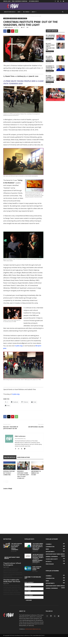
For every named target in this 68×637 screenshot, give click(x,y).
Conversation (13, 18)
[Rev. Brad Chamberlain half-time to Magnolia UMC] (60, 78)
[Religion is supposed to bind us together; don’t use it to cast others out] (23, 465)
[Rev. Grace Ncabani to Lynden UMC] (60, 58)
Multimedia (26, 11)
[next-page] (7, 482)
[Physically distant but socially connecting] (9, 465)
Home (4, 16)
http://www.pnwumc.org (20, 438)
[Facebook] (55, 1)
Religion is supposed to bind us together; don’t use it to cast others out (23, 474)
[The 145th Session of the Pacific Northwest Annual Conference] (6, 545)
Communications (8, 469)
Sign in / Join (6, 1)
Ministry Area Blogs (9, 11)
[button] (63, 12)
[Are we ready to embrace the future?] (37, 465)
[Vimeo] (25, 449)
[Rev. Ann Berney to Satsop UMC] (60, 37)
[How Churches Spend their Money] (28, 568)
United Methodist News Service (12, 557)
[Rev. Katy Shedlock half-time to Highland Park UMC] (60, 46)
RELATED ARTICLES (9, 457)
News (19, 11)
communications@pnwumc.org (32, 629)
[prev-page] (4, 482)
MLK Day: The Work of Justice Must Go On (10, 427)
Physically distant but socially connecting (9, 472)
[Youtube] (63, 1)
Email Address (29, 582)
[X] (60, 1)
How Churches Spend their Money (36, 568)
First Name (28, 586)
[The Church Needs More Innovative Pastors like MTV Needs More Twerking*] (28, 545)
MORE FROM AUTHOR (23, 457)
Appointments (49, 38)
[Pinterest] (12, 31)
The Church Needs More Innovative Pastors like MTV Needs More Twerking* (37, 546)
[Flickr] (19, 449)
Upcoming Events (34, 1)
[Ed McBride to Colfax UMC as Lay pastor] (60, 68)
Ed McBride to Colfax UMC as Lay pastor (50, 67)
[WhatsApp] (16, 31)
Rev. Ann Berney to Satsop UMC (50, 35)
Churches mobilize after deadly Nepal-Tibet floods (11, 580)
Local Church (29, 595)
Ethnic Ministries (22, 18)
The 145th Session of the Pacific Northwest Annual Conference (16, 546)
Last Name (28, 591)
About (33, 11)
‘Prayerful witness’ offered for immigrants (12, 564)
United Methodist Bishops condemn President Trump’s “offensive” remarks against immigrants (37, 558)
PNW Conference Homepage (19, 1)
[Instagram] (58, 1)
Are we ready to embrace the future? (36, 472)
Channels (10, 16)
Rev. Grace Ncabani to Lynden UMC (49, 58)
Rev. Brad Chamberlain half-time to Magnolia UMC (50, 78)
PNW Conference (9, 27)
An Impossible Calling (35, 427)
